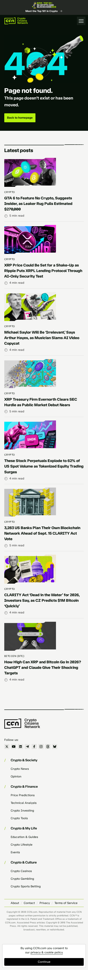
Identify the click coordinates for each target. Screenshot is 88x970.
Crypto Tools (19, 818)
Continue (44, 962)
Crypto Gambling (22, 879)
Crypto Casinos (21, 871)
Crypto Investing (22, 810)
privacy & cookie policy (47, 952)
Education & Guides (24, 837)
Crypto (9, 192)
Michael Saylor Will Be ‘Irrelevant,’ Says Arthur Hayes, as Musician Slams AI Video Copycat (41, 338)
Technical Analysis (24, 803)
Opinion (16, 776)
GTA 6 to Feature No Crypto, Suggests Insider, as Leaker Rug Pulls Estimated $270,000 (38, 204)
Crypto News (20, 769)
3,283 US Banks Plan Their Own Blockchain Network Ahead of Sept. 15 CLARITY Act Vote (42, 533)
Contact (29, 903)
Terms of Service (66, 903)
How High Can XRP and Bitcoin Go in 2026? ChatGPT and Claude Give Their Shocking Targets (42, 667)
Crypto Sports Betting (26, 886)
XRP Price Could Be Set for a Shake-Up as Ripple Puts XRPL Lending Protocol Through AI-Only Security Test (43, 271)
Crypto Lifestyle (21, 844)
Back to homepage (20, 117)
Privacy (45, 903)
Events (15, 852)
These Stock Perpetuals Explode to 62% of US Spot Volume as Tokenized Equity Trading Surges (44, 466)
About (15, 903)
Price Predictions (23, 795)
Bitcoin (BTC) (14, 656)
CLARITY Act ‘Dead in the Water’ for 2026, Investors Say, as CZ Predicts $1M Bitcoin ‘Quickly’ (42, 600)
